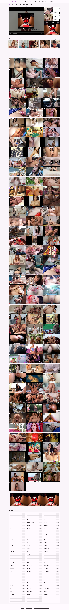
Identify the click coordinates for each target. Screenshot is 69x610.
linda (43, 1)
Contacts (22, 608)
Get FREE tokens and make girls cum (56, 9)
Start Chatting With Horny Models (56, 16)
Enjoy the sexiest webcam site (44, 49)
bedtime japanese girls (49, 1)
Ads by (58, 39)
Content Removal (29, 608)
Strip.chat (55, 12)
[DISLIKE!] (13, 6)
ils (37, 1)
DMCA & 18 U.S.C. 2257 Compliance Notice (41, 608)
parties (40, 1)
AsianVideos (14, 1)
